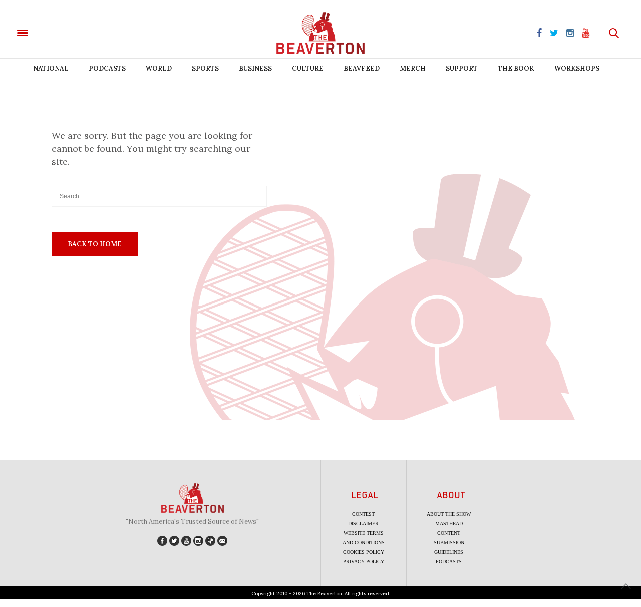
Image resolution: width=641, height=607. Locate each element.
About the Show (449, 514)
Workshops (576, 68)
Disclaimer (363, 523)
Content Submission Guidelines (449, 542)
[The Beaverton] (56, 32)
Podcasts (107, 68)
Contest (363, 514)
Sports (205, 68)
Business (255, 68)
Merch (413, 68)
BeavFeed (362, 68)
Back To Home (95, 244)
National (51, 68)
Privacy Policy (363, 561)
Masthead (449, 523)
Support (462, 68)
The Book (516, 68)
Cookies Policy (363, 552)
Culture (308, 68)
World (159, 68)
